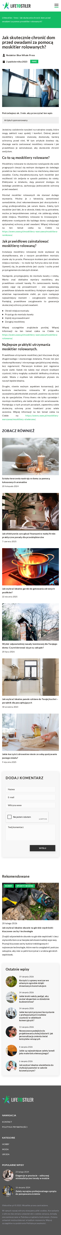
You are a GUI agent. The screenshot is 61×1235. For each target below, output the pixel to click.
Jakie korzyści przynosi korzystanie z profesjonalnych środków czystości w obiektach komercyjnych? (36, 1016)
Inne (34, 61)
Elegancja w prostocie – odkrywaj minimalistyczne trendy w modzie (32, 1177)
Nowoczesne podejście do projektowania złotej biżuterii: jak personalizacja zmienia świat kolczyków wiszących (36, 1034)
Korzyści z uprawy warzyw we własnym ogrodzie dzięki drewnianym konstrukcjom (34, 983)
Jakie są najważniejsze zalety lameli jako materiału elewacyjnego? (37, 1052)
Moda (5, 1149)
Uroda (6, 1154)
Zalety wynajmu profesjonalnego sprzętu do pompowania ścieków (36, 1192)
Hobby (5, 1144)
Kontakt (7, 1122)
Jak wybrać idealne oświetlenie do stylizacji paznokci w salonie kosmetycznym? (36, 1068)
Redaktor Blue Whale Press (20, 55)
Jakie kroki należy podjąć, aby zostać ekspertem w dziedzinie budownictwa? (34, 999)
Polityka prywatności (14, 1127)
